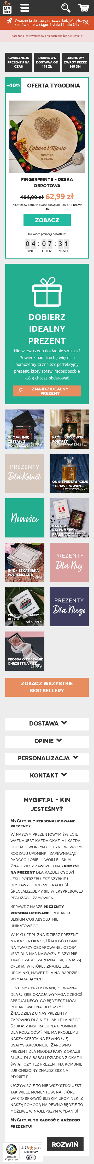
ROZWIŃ (65, 1144)
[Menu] (40, 1145)
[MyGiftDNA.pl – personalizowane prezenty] (7, 7)
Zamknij (86, 23)
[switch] (31, 1157)
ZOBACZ (47, 220)
